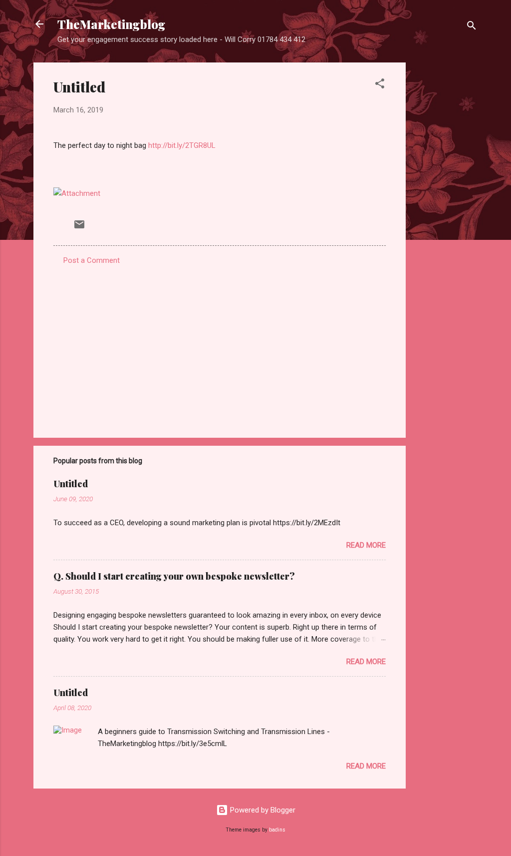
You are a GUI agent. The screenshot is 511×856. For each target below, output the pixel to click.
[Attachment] (76, 193)
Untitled (70, 484)
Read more (366, 545)
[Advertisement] (446, 212)
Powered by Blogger (261, 810)
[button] (380, 85)
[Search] (472, 27)
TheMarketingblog (111, 24)
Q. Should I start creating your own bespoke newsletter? (174, 576)
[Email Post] (79, 227)
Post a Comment (91, 260)
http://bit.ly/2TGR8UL (182, 145)
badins (277, 830)
